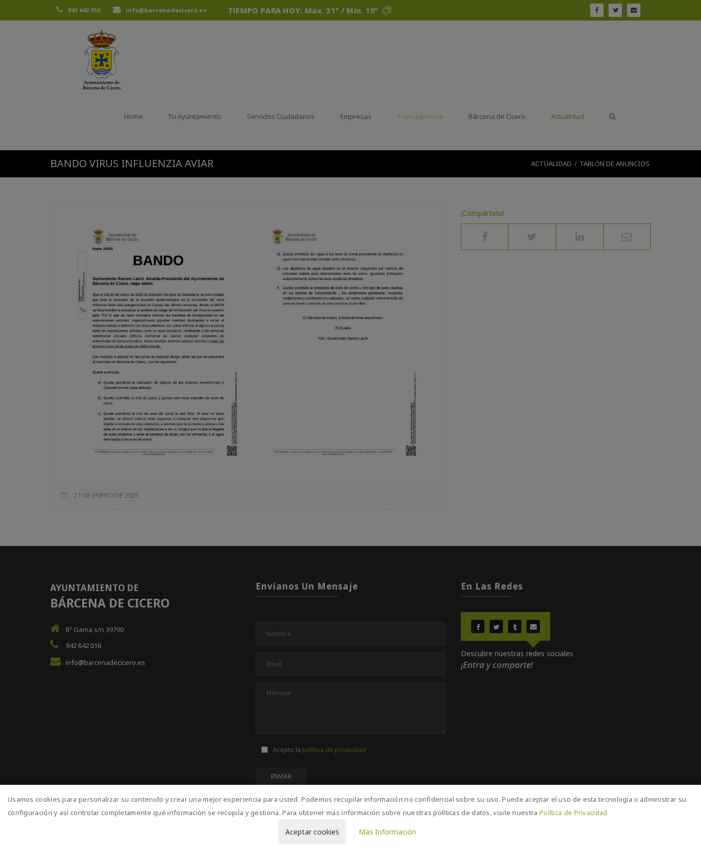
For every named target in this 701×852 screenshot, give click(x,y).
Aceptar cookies (312, 832)
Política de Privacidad (573, 812)
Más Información (387, 832)
